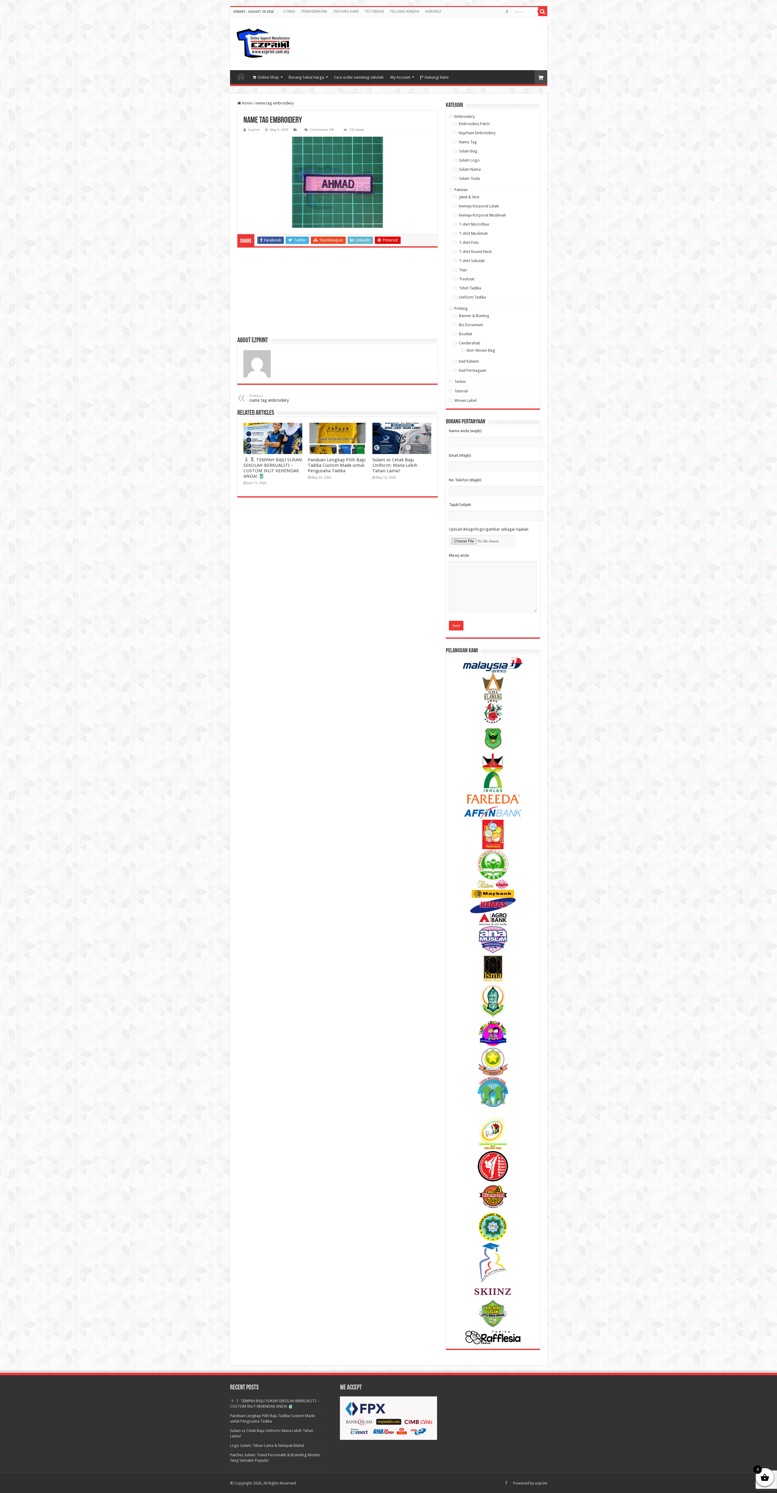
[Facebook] (507, 11)
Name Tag (468, 142)
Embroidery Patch (474, 123)
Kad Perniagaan (472, 370)
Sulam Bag (468, 151)
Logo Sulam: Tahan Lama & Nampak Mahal (267, 1445)
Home (246, 103)
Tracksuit (466, 279)
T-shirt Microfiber (474, 224)
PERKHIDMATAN (314, 11)
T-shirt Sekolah (472, 260)
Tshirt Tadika (470, 288)
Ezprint (254, 130)
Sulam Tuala (469, 178)
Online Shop (268, 77)
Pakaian (461, 189)
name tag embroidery (269, 398)
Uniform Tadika (472, 297)
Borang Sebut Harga (306, 77)
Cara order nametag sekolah (359, 77)
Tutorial (461, 391)
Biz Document (471, 325)
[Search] (542, 11)
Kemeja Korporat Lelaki (479, 206)
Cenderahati (469, 343)
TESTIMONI (374, 11)
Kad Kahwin (469, 361)
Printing (461, 308)
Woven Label (465, 400)
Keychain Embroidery (477, 133)
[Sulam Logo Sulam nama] (263, 43)
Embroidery (464, 116)
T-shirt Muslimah (473, 233)
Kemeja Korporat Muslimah (482, 215)
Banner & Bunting (474, 315)
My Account (400, 77)
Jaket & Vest (469, 197)
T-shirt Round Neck (475, 251)
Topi (463, 270)
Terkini (460, 381)
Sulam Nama (470, 169)
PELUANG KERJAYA (404, 11)
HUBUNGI (433, 11)
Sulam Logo (469, 160)
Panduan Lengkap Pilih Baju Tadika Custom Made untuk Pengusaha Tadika (336, 465)
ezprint (541, 1483)
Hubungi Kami (437, 77)
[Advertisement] (494, 37)
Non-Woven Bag (481, 350)
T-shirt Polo (469, 242)
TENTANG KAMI (345, 11)
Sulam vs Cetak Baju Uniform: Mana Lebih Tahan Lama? (394, 465)
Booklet (465, 334)
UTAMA (289, 11)
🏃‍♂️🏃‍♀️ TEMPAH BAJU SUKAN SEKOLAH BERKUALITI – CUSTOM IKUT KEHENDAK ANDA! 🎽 (272, 468)
